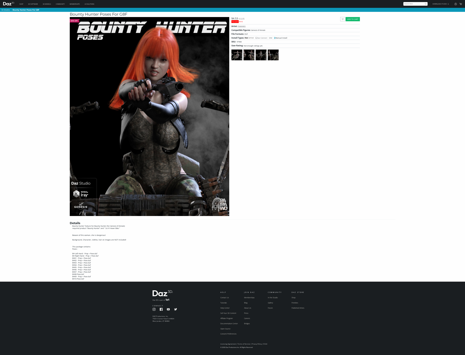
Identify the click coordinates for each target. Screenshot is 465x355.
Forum (270, 308)
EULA (265, 344)
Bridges (247, 323)
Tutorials (223, 303)
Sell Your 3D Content (228, 313)
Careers (247, 318)
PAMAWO (242, 26)
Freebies (295, 303)
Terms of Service (244, 344)
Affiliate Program (226, 318)
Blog (245, 303)
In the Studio (273, 297)
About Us (247, 308)
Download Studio (440, 4)
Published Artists (298, 308)
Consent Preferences (228, 334)
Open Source (225, 329)
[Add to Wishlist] (342, 19)
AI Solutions (89, 4)
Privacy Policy (257, 344)
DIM (270, 38)
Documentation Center (229, 323)
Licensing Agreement (228, 344)
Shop (21, 4)
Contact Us (224, 297)
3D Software (33, 4)
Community (60, 4)
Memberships (75, 4)
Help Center (225, 308)
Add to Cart (352, 19)
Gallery (270, 303)
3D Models (47, 4)
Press (246, 313)
